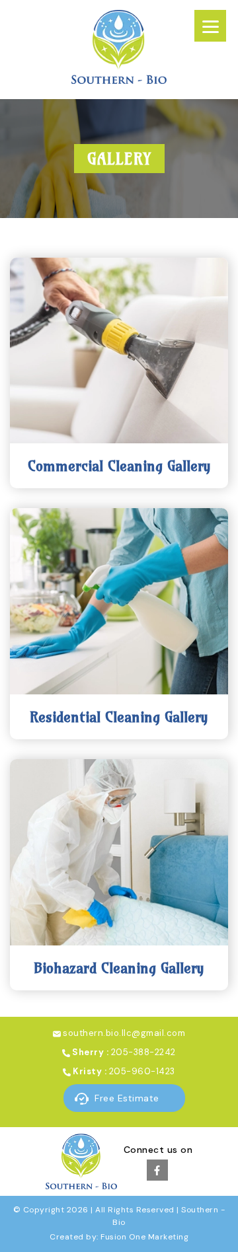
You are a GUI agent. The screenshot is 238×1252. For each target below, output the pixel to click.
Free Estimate (125, 1098)
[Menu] (210, 26)
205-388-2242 (143, 1052)
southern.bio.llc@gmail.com (124, 1033)
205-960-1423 (142, 1071)
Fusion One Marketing (144, 1237)
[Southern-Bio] (118, 80)
